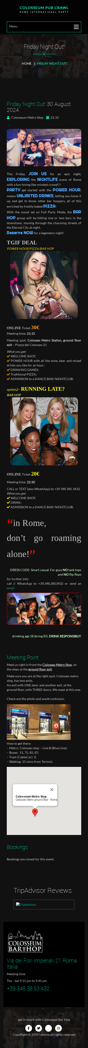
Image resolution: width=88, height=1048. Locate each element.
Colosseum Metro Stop (27, 117)
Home (27, 63)
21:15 (54, 117)
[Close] (51, 789)
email (10, 588)
